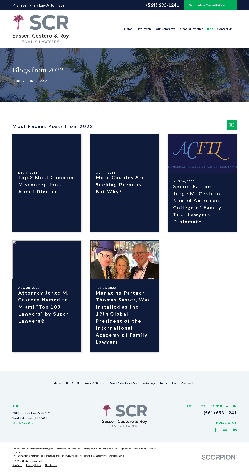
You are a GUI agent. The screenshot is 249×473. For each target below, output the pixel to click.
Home (57, 383)
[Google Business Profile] (225, 430)
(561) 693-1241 (162, 5)
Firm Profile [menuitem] (144, 28)
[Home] (40, 29)
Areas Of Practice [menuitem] (191, 28)
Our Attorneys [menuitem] (165, 28)
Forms (164, 383)
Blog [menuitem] (210, 28)
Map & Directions (23, 423)
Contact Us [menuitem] (224, 28)
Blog (174, 383)
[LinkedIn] (235, 430)
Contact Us (188, 383)
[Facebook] (215, 430)
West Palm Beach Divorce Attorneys (132, 383)
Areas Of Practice (95, 383)
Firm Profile (72, 383)
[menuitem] (17, 465)
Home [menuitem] (128, 28)
